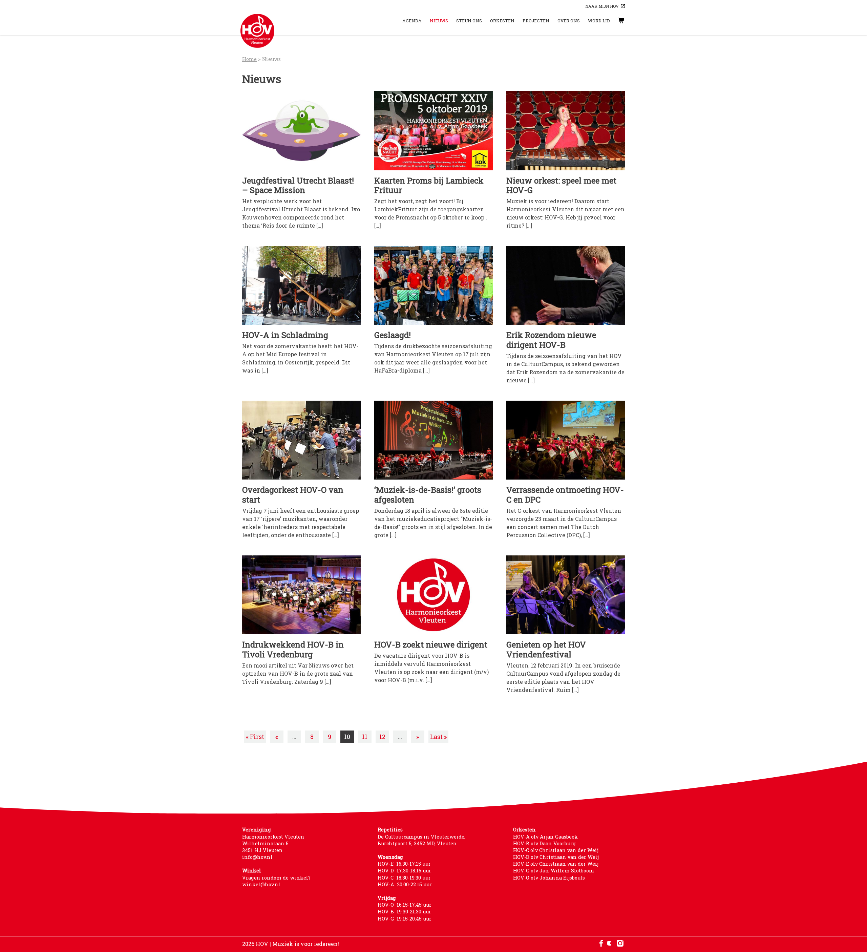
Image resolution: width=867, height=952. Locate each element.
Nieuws (439, 20)
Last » (438, 737)
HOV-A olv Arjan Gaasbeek (545, 836)
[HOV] (257, 31)
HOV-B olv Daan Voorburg (544, 843)
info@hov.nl (257, 857)
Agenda (412, 20)
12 (382, 737)
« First (255, 737)
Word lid (599, 20)
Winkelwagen (614, 20)
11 (364, 737)
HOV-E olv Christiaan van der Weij (555, 864)
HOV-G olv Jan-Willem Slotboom (553, 870)
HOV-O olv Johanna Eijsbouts (549, 877)
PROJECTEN (536, 20)
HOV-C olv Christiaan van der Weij (555, 850)
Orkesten (502, 20)
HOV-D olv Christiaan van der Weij (556, 857)
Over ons (568, 20)
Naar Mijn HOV (602, 6)
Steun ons (469, 20)
